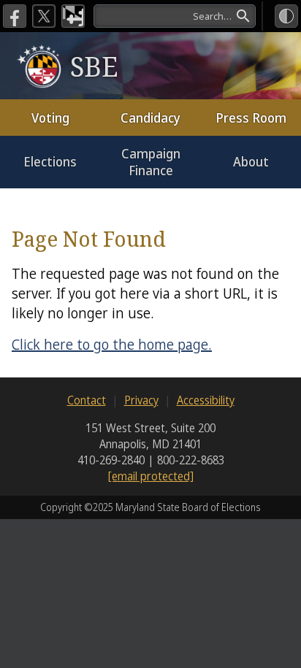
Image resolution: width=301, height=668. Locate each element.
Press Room (251, 117)
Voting (50, 117)
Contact (86, 400)
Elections (50, 161)
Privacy (141, 400)
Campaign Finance (150, 162)
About (251, 161)
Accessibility (206, 400)
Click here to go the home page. (112, 344)
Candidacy (150, 117)
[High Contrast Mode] (286, 16)
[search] (175, 16)
